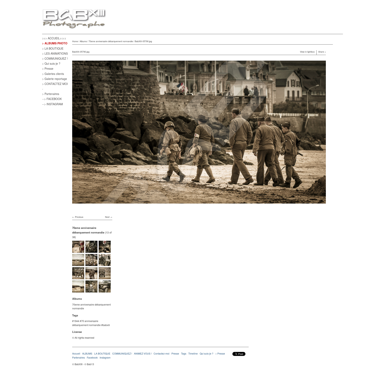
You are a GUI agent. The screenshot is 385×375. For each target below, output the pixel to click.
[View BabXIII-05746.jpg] (78, 290)
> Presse (47, 68)
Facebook (92, 357)
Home (75, 41)
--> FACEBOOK (52, 99)
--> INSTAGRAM (52, 104)
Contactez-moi (161, 353)
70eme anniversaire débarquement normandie (111, 41)
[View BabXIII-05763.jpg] (105, 277)
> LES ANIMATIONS (55, 53)
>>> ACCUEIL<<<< (54, 38)
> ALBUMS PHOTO (54, 43)
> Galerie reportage (54, 79)
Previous (79, 216)
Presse (175, 353)
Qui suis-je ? (206, 353)
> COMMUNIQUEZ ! (55, 58)
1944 (76, 321)
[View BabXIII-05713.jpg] (91, 290)
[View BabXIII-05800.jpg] (91, 264)
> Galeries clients (53, 74)
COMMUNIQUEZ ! (122, 353)
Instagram (105, 357)
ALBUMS (87, 353)
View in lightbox (307, 51)
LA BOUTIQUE (102, 353)
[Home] (74, 19)
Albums (83, 41)
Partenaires (78, 357)
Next (107, 216)
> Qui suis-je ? (51, 63)
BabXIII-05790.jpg (143, 41)
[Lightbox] (199, 204)
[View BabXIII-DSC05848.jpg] (91, 251)
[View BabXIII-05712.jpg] (105, 290)
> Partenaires (50, 94)
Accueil (76, 353)
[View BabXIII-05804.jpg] (78, 264)
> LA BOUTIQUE (52, 48)
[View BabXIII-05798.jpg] (105, 264)
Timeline (193, 353)
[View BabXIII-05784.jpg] (91, 277)
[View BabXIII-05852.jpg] (78, 251)
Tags (183, 353)
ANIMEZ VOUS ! (143, 353)
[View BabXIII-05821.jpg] (105, 251)
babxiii (106, 325)
